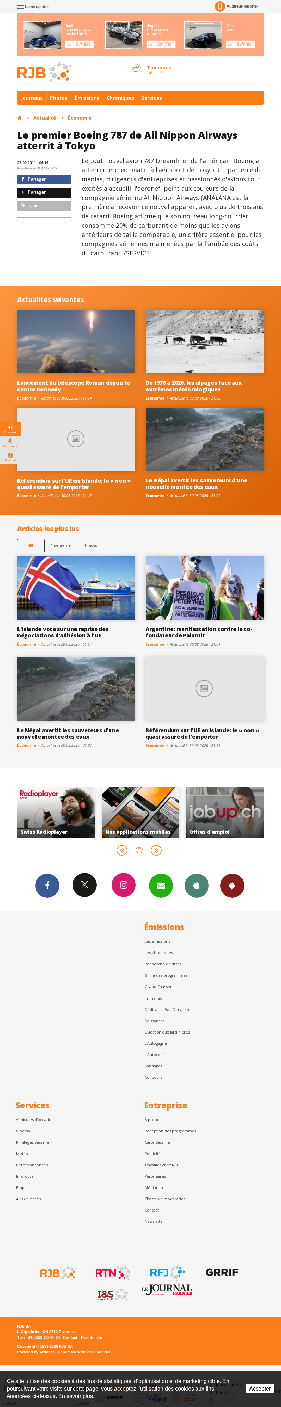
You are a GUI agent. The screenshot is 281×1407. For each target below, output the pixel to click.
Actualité (44, 118)
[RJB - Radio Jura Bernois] (58, 1272)
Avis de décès (28, 1198)
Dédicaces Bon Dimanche (168, 1009)
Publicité (153, 1153)
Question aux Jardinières (167, 1032)
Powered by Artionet (35, 1352)
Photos (59, 97)
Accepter (260, 1389)
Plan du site (91, 1337)
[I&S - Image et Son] (112, 1294)
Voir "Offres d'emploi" (182, 812)
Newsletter (154, 1221)
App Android (232, 886)
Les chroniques (159, 952)
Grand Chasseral (160, 986)
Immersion (155, 998)
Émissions (87, 97)
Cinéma (23, 1131)
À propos (153, 1119)
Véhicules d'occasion (35, 1119)
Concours (153, 1077)
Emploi (22, 1187)
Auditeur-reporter (242, 6)
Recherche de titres (163, 964)
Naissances (154, 1020)
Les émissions (157, 941)
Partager (36, 179)
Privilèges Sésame (32, 1142)
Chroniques (120, 97)
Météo (22, 1153)
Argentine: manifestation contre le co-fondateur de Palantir (199, 632)
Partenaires (155, 1176)
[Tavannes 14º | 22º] (136, 62)
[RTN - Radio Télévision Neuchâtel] (112, 1272)
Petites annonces (32, 1165)
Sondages (153, 1066)
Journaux (32, 97)
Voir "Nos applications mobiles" (97, 812)
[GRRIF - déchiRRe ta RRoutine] (221, 1272)
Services (152, 97)
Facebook (47, 886)
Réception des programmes (170, 1131)
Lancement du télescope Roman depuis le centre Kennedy (73, 386)
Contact (152, 1210)
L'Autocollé (155, 1054)
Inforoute (25, 1176)
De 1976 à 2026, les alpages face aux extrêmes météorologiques (194, 386)
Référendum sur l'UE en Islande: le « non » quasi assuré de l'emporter (74, 484)
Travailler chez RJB (161, 1165)
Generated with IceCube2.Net (84, 1352)
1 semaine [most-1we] (61, 545)
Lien (33, 205)
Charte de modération (165, 1198)
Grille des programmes (166, 975)
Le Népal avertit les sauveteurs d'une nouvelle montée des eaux (196, 484)
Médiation (154, 1187)
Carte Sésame (157, 1142)
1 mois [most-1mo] (90, 545)
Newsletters (161, 886)
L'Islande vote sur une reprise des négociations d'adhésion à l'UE (62, 632)
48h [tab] (31, 545)
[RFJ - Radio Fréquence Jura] (167, 1272)
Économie (80, 118)
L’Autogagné (156, 1043)
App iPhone (197, 886)
